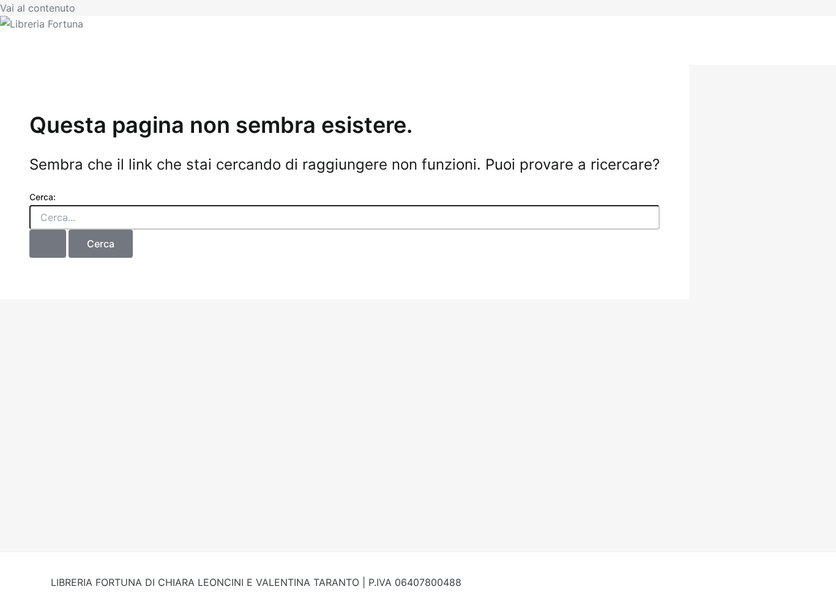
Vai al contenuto (37, 8)
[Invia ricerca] (47, 244)
